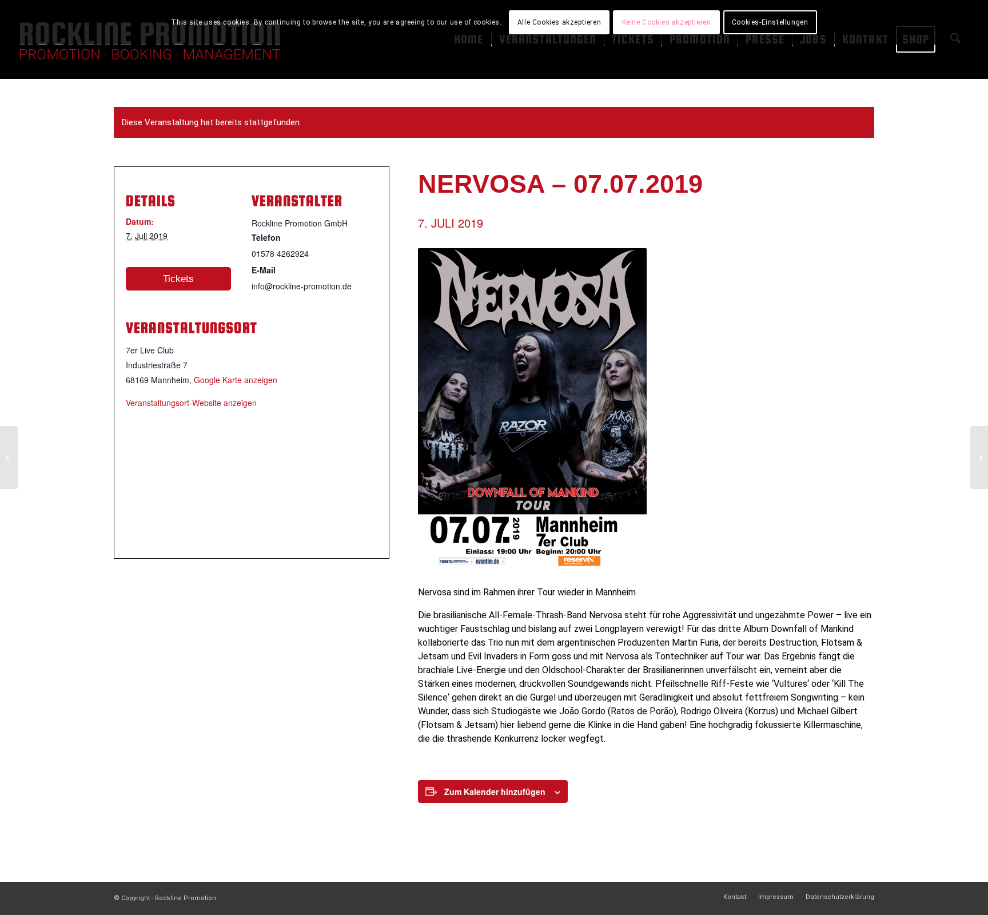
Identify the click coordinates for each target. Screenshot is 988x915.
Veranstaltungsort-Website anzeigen (191, 402)
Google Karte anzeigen (235, 379)
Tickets (178, 278)
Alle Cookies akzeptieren (559, 22)
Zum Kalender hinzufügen (494, 791)
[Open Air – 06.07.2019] (9, 457)
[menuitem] (735, 897)
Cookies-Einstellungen (770, 22)
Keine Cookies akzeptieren (666, 22)
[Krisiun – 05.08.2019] (979, 457)
